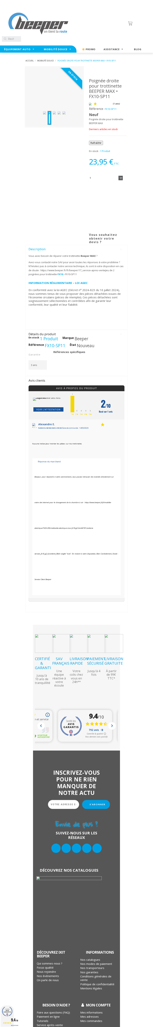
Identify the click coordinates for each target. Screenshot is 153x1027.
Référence (96, 109)
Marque (68, 338)
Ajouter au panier (120, 178)
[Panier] (138, 23)
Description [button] (37, 249)
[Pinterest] (107, 238)
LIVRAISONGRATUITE (113, 661)
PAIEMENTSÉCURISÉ (96, 661)
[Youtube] (97, 848)
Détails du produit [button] (42, 334)
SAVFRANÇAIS (60, 661)
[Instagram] (76, 848)
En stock (34, 337)
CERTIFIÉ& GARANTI (43, 663)
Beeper (81, 339)
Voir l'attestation (48, 409)
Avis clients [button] (37, 380)
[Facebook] (56, 848)
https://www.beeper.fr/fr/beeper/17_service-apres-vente (72, 270)
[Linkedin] (86, 848)
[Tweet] (99, 238)
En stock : (94, 151)
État (73, 345)
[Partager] (92, 238)
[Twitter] (66, 848)
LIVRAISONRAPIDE (79, 661)
